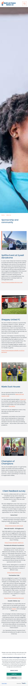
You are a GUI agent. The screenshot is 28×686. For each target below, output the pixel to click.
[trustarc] (23, 683)
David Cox (23, 399)
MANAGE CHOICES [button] (14, 670)
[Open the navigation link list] (24, 3)
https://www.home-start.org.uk (14, 526)
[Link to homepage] (11, 3)
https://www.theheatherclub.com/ (14, 598)
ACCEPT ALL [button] (14, 674)
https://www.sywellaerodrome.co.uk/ (12, 282)
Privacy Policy (4, 683)
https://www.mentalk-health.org (14, 543)
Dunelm (14, 609)
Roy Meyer (12, 406)
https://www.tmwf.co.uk (14, 572)
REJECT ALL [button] (14, 678)
